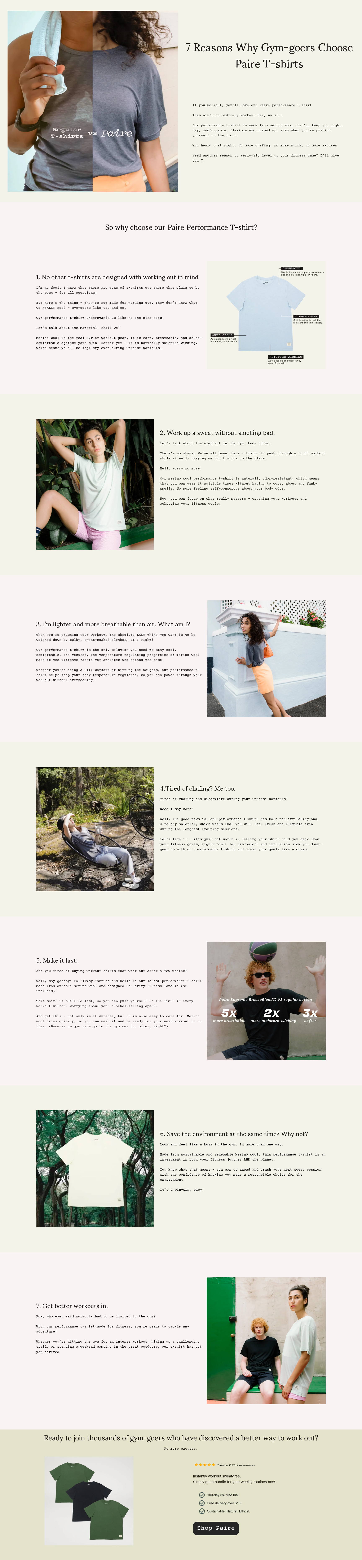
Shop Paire (216, 1528)
